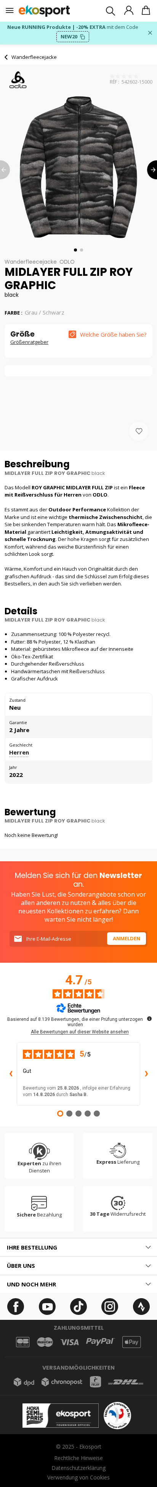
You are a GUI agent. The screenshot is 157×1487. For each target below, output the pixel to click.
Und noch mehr (31, 1284)
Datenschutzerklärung (78, 1467)
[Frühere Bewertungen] (10, 1074)
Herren (19, 752)
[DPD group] (24, 1382)
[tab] (78, 1247)
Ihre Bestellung (32, 1247)
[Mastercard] (45, 1342)
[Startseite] (44, 11)
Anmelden (126, 938)
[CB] (22, 1342)
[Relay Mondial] (95, 1381)
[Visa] (69, 1342)
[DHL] (125, 1381)
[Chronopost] (62, 1382)
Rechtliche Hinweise (78, 1458)
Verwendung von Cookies (78, 1477)
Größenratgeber (29, 342)
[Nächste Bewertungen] (146, 1074)
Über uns (21, 1265)
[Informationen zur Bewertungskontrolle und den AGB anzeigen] (149, 1019)
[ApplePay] (131, 1342)
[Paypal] (100, 1342)
